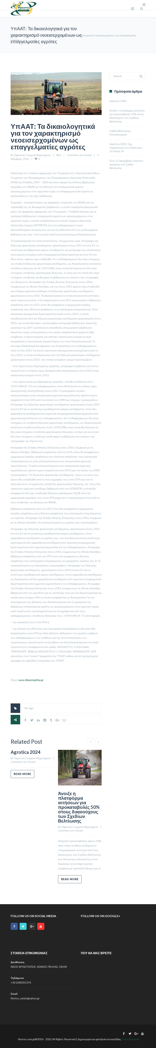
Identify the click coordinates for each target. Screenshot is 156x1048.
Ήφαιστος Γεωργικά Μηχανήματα (32, 155)
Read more (22, 774)
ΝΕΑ (27, 35)
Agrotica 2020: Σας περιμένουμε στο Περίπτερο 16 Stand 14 (125, 147)
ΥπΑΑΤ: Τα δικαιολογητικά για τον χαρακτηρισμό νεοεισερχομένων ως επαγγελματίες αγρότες (53, 136)
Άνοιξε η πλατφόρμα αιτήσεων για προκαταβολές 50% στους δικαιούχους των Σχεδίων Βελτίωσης (79, 807)
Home (14, 35)
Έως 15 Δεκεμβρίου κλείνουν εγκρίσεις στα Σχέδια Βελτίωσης (126, 164)
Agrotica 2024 (25, 752)
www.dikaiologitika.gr (31, 680)
